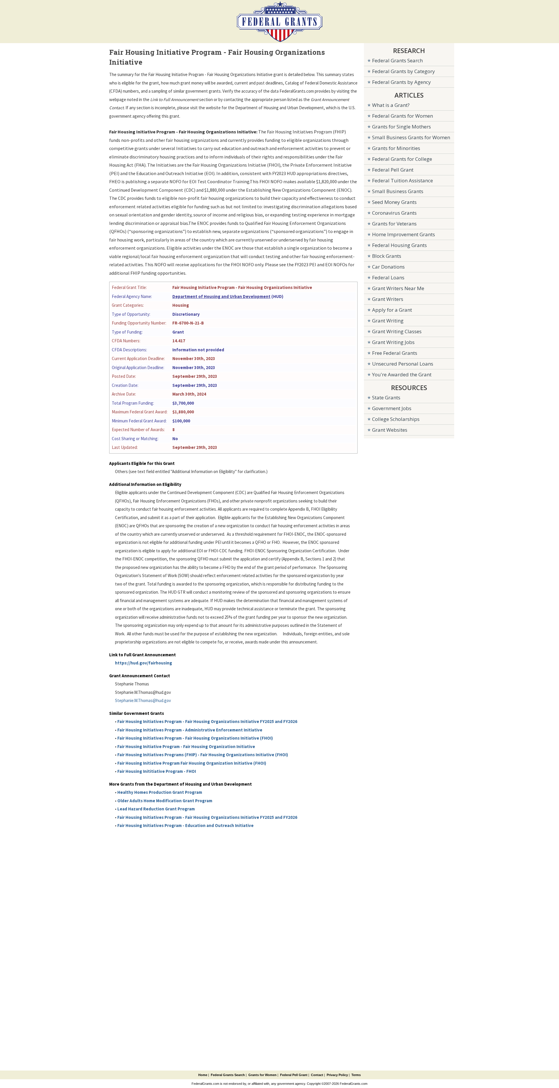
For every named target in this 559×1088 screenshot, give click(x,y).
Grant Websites (389, 429)
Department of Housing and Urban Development (221, 296)
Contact (317, 1075)
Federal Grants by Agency (401, 82)
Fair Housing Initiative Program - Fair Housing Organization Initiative (186, 746)
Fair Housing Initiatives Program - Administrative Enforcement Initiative (189, 730)
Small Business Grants (397, 191)
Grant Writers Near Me (398, 288)
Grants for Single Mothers (401, 126)
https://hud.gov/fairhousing (143, 663)
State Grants (386, 397)
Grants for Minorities (396, 148)
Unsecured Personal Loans (402, 363)
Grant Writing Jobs (393, 342)
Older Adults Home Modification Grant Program (164, 800)
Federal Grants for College (402, 159)
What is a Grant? (391, 105)
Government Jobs (391, 408)
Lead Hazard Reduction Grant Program (156, 809)
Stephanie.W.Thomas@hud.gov (143, 700)
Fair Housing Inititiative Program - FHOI (156, 771)
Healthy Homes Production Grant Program (159, 792)
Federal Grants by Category (403, 71)
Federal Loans (388, 277)
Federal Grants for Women (402, 115)
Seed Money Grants (394, 202)
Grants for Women (262, 1075)
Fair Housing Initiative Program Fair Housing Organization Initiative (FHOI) (191, 763)
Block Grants (386, 256)
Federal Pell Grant (392, 169)
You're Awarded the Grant (401, 374)
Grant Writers (387, 299)
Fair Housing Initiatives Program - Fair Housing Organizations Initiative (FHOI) (195, 738)
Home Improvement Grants (403, 234)
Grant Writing (388, 320)
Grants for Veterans (394, 223)
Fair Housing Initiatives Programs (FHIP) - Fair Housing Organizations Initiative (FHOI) (202, 754)
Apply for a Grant (392, 309)
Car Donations (388, 266)
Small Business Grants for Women (411, 137)
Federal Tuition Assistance (402, 180)
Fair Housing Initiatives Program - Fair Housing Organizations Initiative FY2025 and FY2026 (207, 721)
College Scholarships (396, 419)
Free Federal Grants (394, 353)
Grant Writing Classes (397, 331)
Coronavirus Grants (394, 212)
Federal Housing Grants (399, 245)
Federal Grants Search (397, 60)
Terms (356, 1075)
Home (202, 1075)
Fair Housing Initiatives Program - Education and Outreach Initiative (185, 825)
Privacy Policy (337, 1075)
